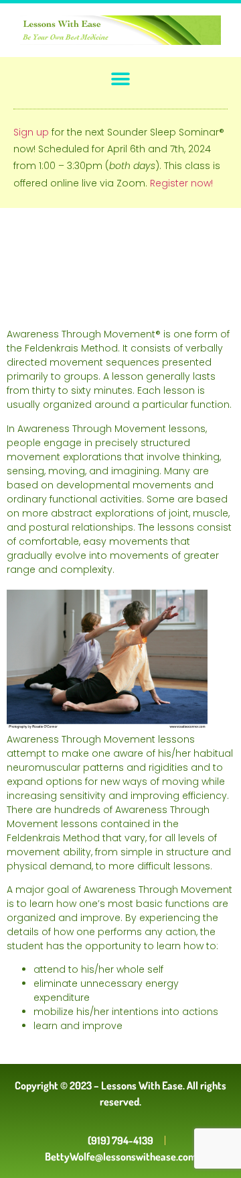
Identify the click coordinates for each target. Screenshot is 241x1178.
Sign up (31, 132)
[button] (121, 79)
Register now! (181, 183)
